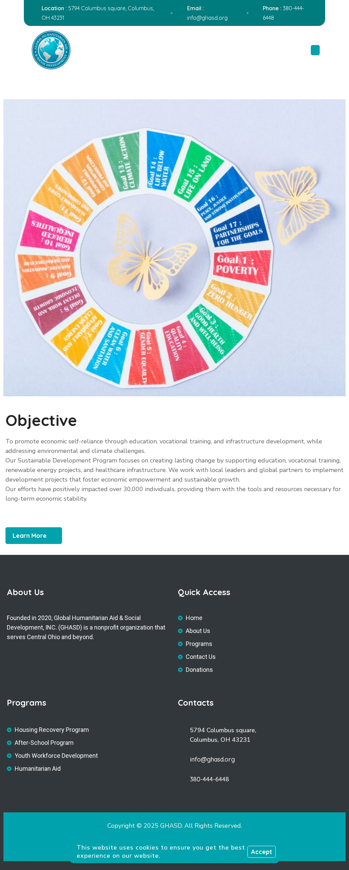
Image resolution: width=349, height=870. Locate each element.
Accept (261, 852)
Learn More (30, 536)
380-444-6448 (209, 779)
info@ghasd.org (207, 17)
